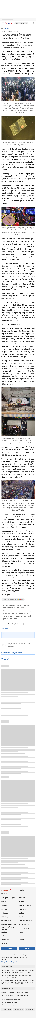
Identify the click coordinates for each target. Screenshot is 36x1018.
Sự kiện (26, 948)
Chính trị (22, 890)
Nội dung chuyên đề (25, 928)
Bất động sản (5, 917)
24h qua (4, 943)
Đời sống (4, 905)
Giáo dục (4, 901)
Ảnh (2, 936)
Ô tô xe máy (5, 913)
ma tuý (22, 624)
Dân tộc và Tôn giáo (8, 898)
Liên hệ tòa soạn (7, 966)
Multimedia (5, 940)
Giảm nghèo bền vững (8, 924)
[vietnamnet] (9, 24)
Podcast (21, 940)
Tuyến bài (9, 948)
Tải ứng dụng (7, 1009)
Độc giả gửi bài (18, 1009)
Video (21, 936)
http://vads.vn (12, 1002)
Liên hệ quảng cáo (8, 988)
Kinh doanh (23, 894)
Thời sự (6, 28)
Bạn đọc (21, 917)
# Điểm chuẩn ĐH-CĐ (21, 23)
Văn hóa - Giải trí (25, 905)
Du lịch (21, 913)
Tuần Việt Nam (6, 921)
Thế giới (22, 901)
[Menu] (2, 23)
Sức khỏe (4, 909)
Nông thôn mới (24, 924)
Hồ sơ (21, 932)
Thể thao (22, 898)
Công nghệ (22, 909)
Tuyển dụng (30, 1009)
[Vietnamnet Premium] (6, 891)
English (4, 932)
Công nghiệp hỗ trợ (25, 921)
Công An (14, 624)
